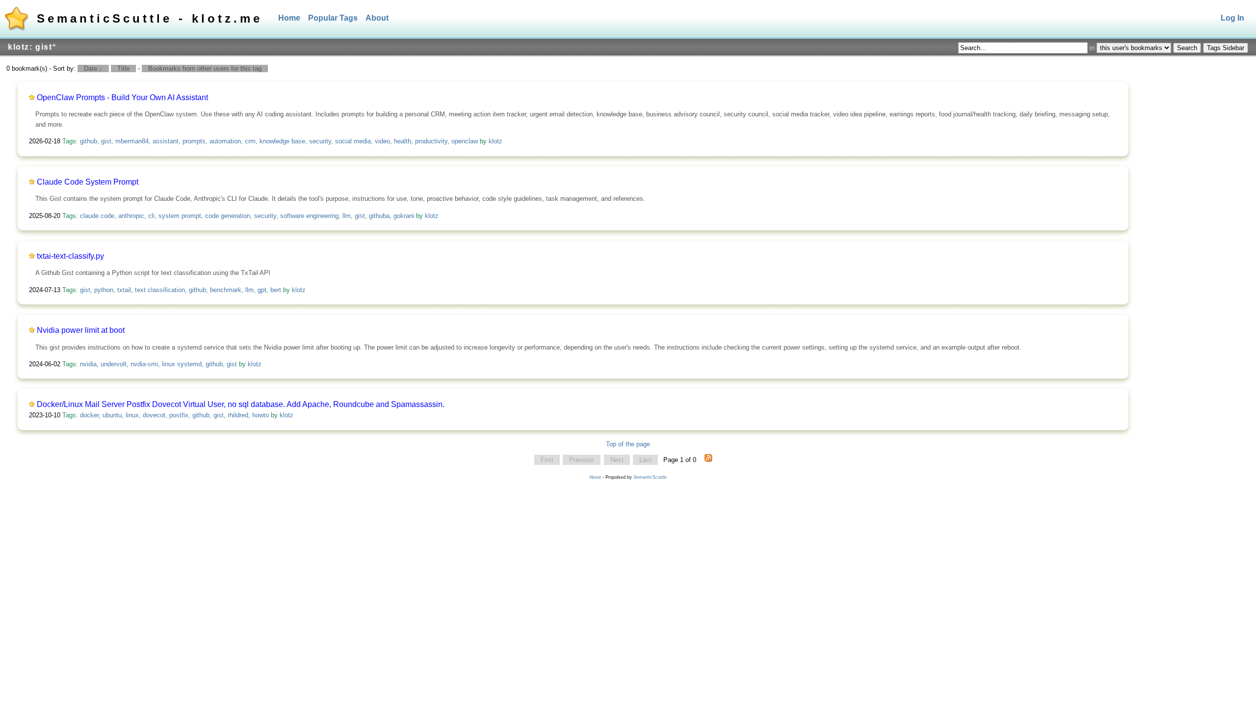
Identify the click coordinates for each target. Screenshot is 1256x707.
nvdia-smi (144, 364)
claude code (97, 215)
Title (123, 68)
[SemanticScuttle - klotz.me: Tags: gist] (708, 460)
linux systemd (182, 364)
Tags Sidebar (1225, 48)
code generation (227, 215)
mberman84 (132, 141)
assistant (166, 141)
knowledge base (282, 141)
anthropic (131, 215)
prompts (194, 141)
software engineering (309, 215)
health (402, 141)
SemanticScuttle (650, 477)
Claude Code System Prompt (87, 182)
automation (225, 141)
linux (132, 415)
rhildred (238, 415)
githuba (379, 215)
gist (106, 141)
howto (260, 415)
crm (250, 141)
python (103, 290)
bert (275, 290)
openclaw (464, 141)
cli (151, 215)
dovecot (154, 415)
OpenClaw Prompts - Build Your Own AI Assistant (122, 97)
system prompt (179, 215)
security (320, 141)
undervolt (114, 364)
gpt (262, 290)
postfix (178, 415)
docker (89, 415)
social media (353, 141)
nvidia (88, 364)
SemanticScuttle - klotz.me (149, 18)
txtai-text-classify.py (70, 256)
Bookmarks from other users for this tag (205, 68)
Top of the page (628, 444)
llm (346, 215)
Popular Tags (333, 18)
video (382, 141)
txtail (124, 290)
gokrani (403, 215)
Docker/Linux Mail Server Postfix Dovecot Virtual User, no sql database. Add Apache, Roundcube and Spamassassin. (241, 404)
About (377, 18)
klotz (495, 141)
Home (289, 18)
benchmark (225, 290)
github (88, 141)
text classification (160, 290)
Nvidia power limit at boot (81, 330)
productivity (431, 141)
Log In (1232, 18)
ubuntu (112, 415)
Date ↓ (93, 68)
